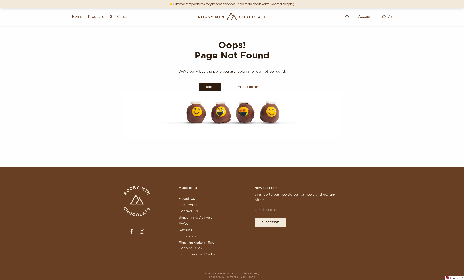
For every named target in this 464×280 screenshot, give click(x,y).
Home (77, 16)
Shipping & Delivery (195, 217)
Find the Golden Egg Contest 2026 (197, 245)
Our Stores (188, 205)
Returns (185, 230)
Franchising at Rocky (197, 254)
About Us (187, 198)
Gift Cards (118, 16)
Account (365, 16)
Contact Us (188, 211)
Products (96, 16)
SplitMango (248, 276)
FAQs (183, 223)
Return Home (246, 87)
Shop (210, 87)
